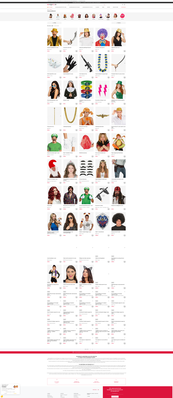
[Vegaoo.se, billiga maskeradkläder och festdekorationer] (51, 4)
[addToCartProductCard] (60, 51)
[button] (123, 4)
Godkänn (15, 393)
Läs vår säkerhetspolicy (5, 390)
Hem (48, 9)
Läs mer (5, 393)
